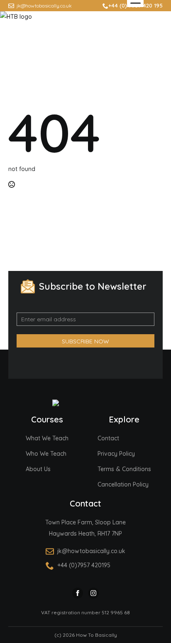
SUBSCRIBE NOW (85, 341)
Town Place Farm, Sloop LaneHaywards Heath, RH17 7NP (85, 528)
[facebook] (77, 593)
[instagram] (93, 593)
